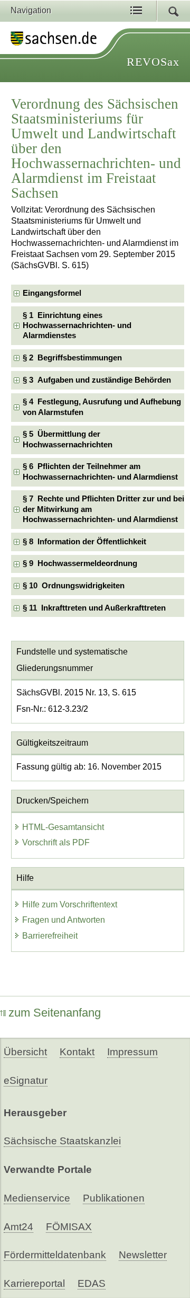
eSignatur (26, 1080)
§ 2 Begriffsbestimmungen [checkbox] (72, 358)
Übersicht (25, 1051)
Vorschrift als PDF (56, 842)
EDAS (92, 1283)
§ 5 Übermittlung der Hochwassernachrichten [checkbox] (67, 439)
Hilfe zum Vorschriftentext (69, 904)
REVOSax (153, 61)
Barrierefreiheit (50, 935)
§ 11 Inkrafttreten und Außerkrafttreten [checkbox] (94, 608)
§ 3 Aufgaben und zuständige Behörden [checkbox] (97, 380)
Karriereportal (34, 1283)
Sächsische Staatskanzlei (62, 1140)
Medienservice (37, 1198)
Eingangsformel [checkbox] (52, 293)
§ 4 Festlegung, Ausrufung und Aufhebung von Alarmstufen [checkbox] (102, 407)
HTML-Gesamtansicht (63, 827)
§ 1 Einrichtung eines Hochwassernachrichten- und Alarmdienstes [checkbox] (77, 325)
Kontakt (77, 1051)
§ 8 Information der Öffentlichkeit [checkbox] (84, 541)
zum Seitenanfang (54, 1012)
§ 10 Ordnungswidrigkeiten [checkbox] (74, 585)
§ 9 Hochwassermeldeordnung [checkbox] (80, 563)
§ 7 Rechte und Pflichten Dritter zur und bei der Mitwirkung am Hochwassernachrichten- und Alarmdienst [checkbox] (103, 509)
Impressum (132, 1051)
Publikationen (114, 1198)
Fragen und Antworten (63, 919)
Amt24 (18, 1226)
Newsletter (143, 1254)
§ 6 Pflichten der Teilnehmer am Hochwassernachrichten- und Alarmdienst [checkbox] (100, 471)
